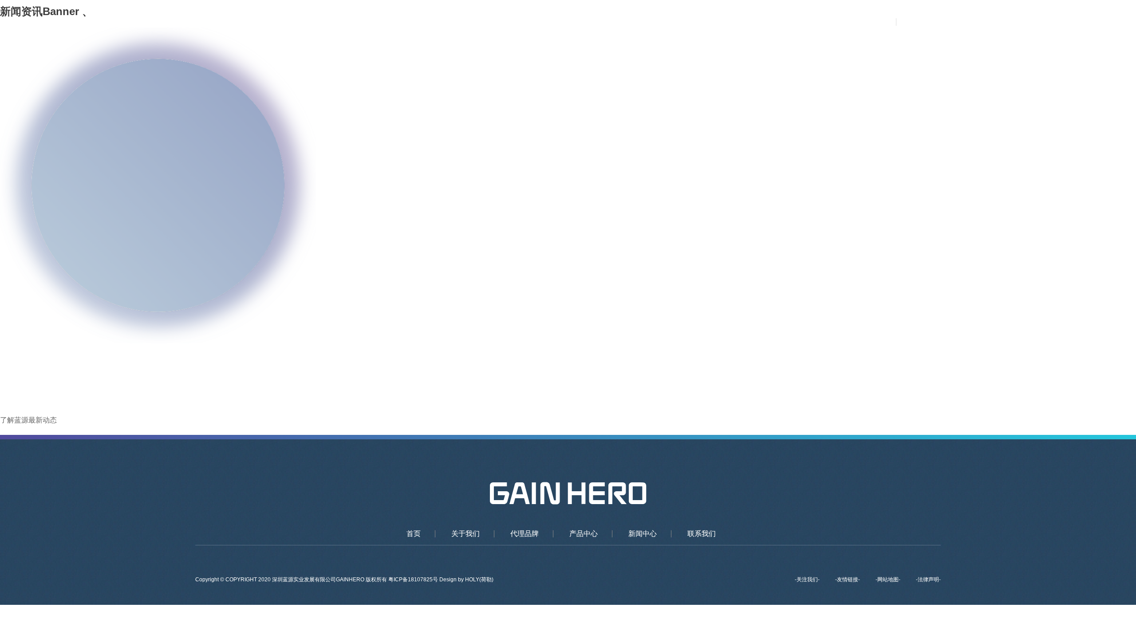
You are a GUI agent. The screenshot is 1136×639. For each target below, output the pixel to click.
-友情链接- (847, 579)
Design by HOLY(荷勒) (466, 579)
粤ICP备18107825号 (413, 579)
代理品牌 (673, 22)
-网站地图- (888, 579)
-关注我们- (807, 579)
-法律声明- (928, 579)
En (932, 22)
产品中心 (723, 22)
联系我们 (823, 22)
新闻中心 (773, 22)
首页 (580, 22)
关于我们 (622, 22)
